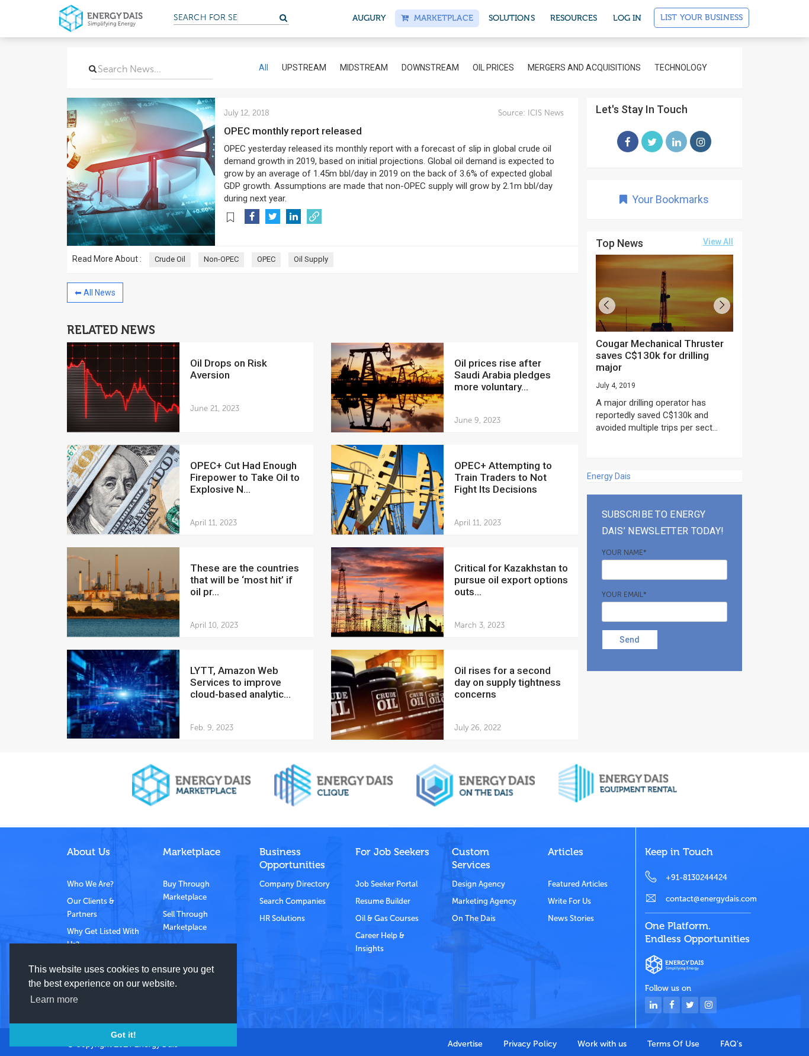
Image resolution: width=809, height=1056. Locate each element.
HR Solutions (282, 918)
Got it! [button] (123, 1034)
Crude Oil (170, 259)
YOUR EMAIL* (624, 594)
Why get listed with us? (103, 938)
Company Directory (294, 884)
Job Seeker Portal (386, 884)
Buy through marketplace (186, 890)
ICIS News (544, 112)
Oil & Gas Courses (387, 918)
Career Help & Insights (379, 942)
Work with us (602, 1044)
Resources (574, 18)
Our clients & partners (90, 908)
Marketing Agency (484, 901)
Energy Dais (609, 476)
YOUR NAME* (624, 552)
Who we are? (90, 884)
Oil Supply (311, 259)
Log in (627, 18)
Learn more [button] (54, 999)
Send (629, 639)
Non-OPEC (221, 259)
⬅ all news (95, 292)
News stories (571, 918)
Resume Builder (382, 901)
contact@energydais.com (708, 898)
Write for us (569, 901)
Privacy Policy (530, 1044)
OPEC (266, 259)
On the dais (474, 918)
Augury (369, 18)
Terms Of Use (673, 1044)
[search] (93, 69)
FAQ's (731, 1044)
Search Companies (292, 901)
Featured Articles (578, 884)
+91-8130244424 (696, 877)
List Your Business (701, 17)
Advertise (465, 1044)
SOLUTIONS (512, 18)
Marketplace (441, 18)
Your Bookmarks (668, 199)
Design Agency (478, 884)
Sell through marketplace (185, 921)
